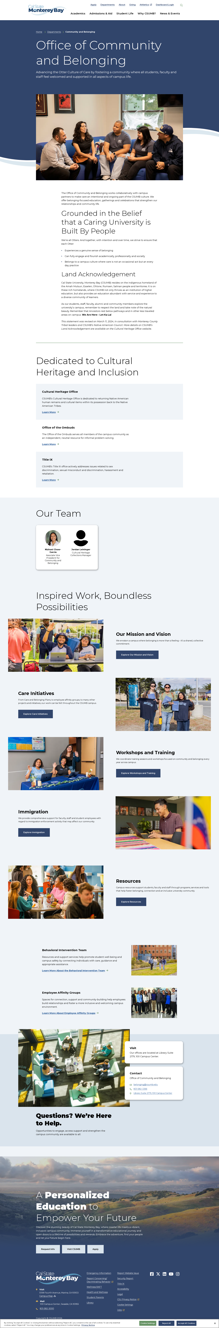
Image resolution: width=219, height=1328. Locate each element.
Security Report (125, 1278)
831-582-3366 (140, 1089)
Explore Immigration (34, 832)
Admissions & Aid (100, 13)
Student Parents (95, 1297)
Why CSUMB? (147, 13)
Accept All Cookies (186, 1323)
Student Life (124, 13)
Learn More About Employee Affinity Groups (68, 1013)
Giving (132, 5)
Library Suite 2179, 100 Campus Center (153, 1093)
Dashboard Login (165, 5)
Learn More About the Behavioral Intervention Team (73, 970)
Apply (93, 5)
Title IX (120, 1284)
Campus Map (46, 1296)
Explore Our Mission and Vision (137, 655)
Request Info (48, 1249)
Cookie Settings (125, 1305)
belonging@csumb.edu (146, 1084)
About (122, 5)
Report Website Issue (128, 1273)
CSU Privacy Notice (126, 1299)
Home (39, 32)
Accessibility (123, 1289)
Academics (78, 13)
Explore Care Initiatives (35, 714)
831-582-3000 (47, 1308)
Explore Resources (131, 902)
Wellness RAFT (94, 1287)
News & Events (170, 13)
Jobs (119, 1310)
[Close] (215, 1323)
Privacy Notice (88, 1325)
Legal (120, 1294)
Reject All (166, 1323)
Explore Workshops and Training (138, 773)
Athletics (144, 5)
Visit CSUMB (73, 1249)
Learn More (49, 412)
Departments (108, 5)
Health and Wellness (97, 1292)
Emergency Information (99, 1273)
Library (90, 1302)
